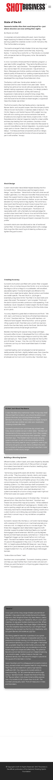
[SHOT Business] (26, 7)
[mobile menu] (50, 7)
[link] (26, 158)
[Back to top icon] (48, 775)
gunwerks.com (16, 566)
